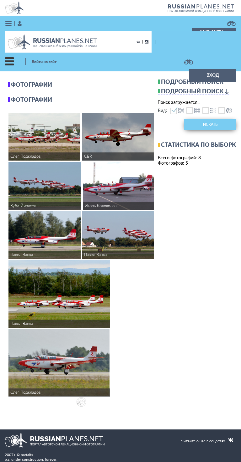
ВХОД (212, 75)
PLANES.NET (201, 6)
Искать (210, 124)
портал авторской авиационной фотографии (201, 11)
